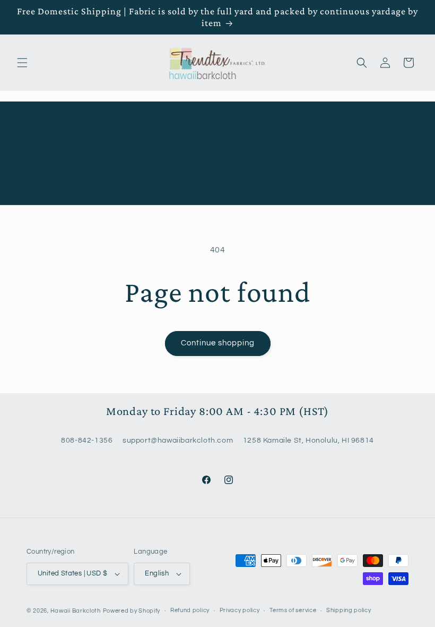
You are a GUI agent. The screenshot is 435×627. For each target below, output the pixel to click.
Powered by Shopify (132, 611)
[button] (22, 62)
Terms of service (292, 610)
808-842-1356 (86, 440)
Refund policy (190, 610)
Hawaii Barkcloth (75, 611)
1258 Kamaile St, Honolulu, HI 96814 (308, 440)
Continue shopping (218, 343)
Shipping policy (348, 610)
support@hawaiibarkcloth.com (178, 440)
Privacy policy (240, 610)
